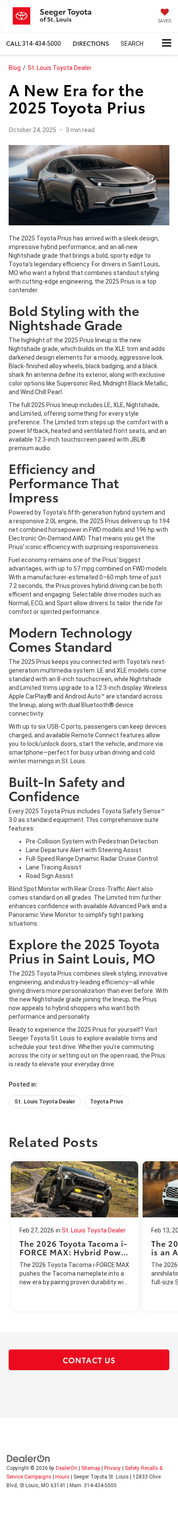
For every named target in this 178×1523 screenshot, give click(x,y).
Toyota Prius (106, 1101)
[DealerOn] (28, 1458)
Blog (15, 67)
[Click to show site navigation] (166, 44)
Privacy (112, 1468)
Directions (91, 43)
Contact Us (89, 1359)
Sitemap (90, 1468)
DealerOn (66, 1468)
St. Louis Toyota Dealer (60, 67)
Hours (62, 1477)
